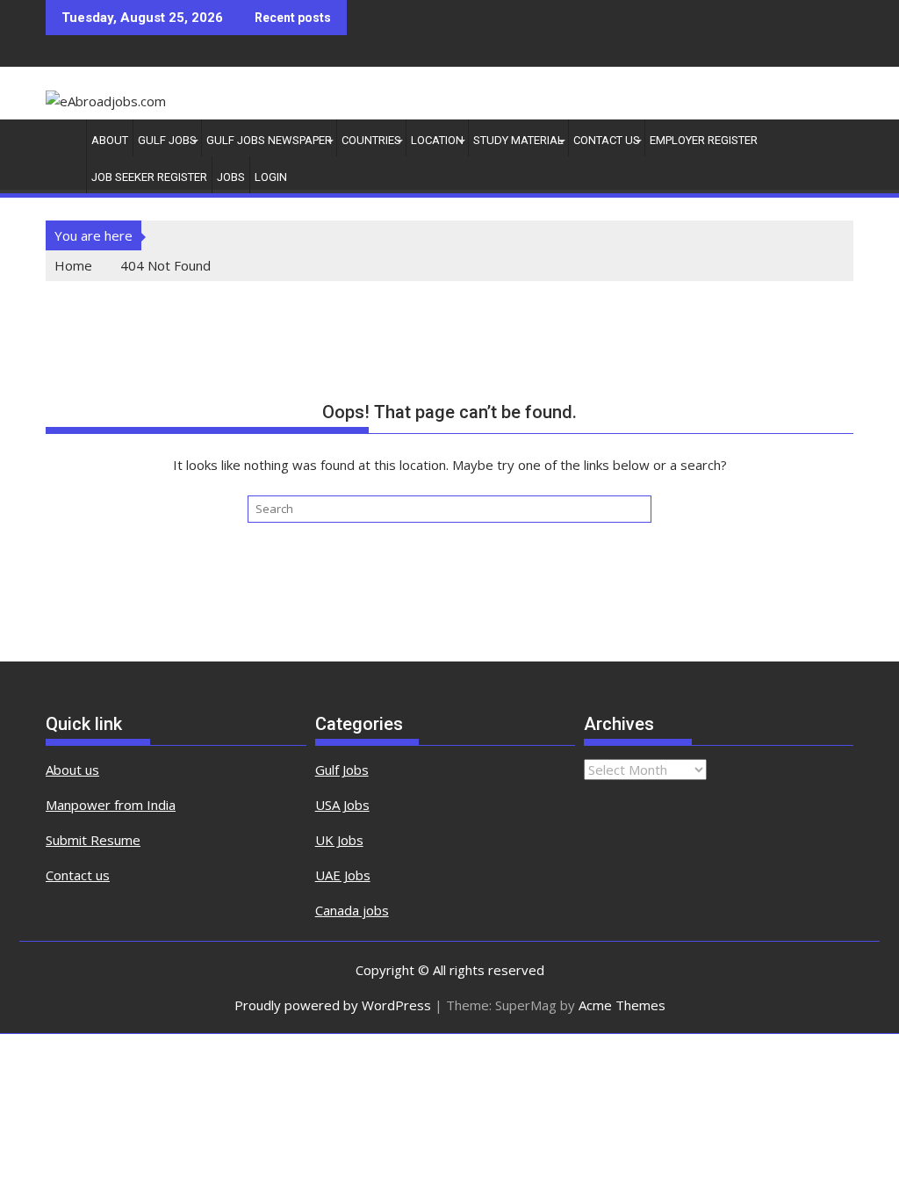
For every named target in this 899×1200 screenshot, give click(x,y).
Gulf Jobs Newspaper (269, 140)
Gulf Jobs (167, 140)
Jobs (231, 177)
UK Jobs (339, 840)
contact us (606, 140)
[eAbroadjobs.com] (63, 137)
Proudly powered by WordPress (332, 1005)
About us (72, 769)
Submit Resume (93, 840)
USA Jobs (342, 804)
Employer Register (704, 140)
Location (437, 140)
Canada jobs (352, 910)
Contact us (78, 875)
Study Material (518, 140)
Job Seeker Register (149, 177)
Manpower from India (111, 804)
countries (371, 140)
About (109, 140)
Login (271, 177)
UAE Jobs (342, 875)
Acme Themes (622, 1005)
